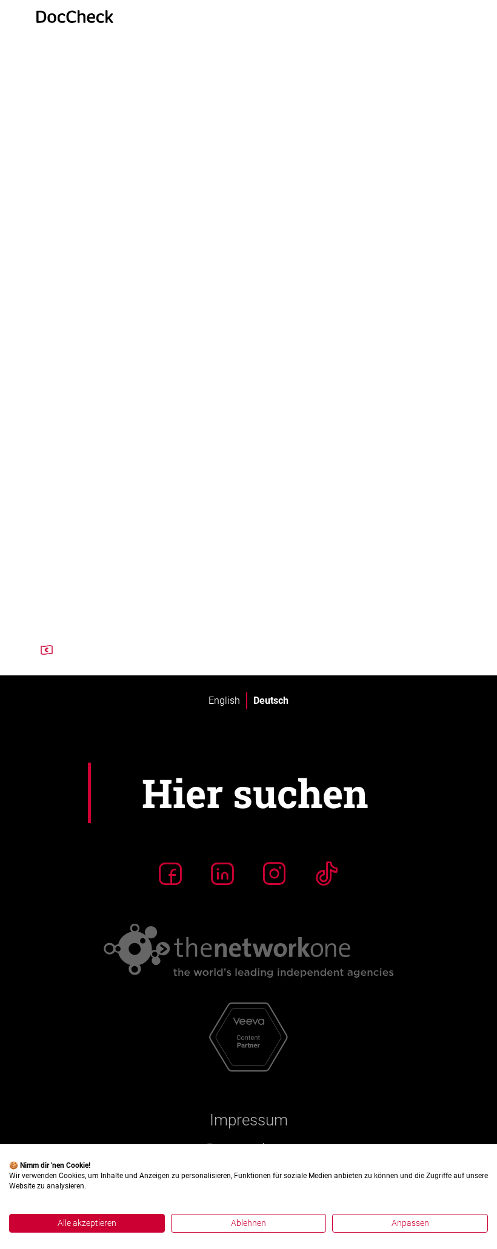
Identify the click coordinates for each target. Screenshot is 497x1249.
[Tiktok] (327, 873)
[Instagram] (274, 873)
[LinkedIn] (222, 873)
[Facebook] (170, 873)
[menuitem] (224, 700)
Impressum (249, 1120)
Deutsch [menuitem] (271, 700)
